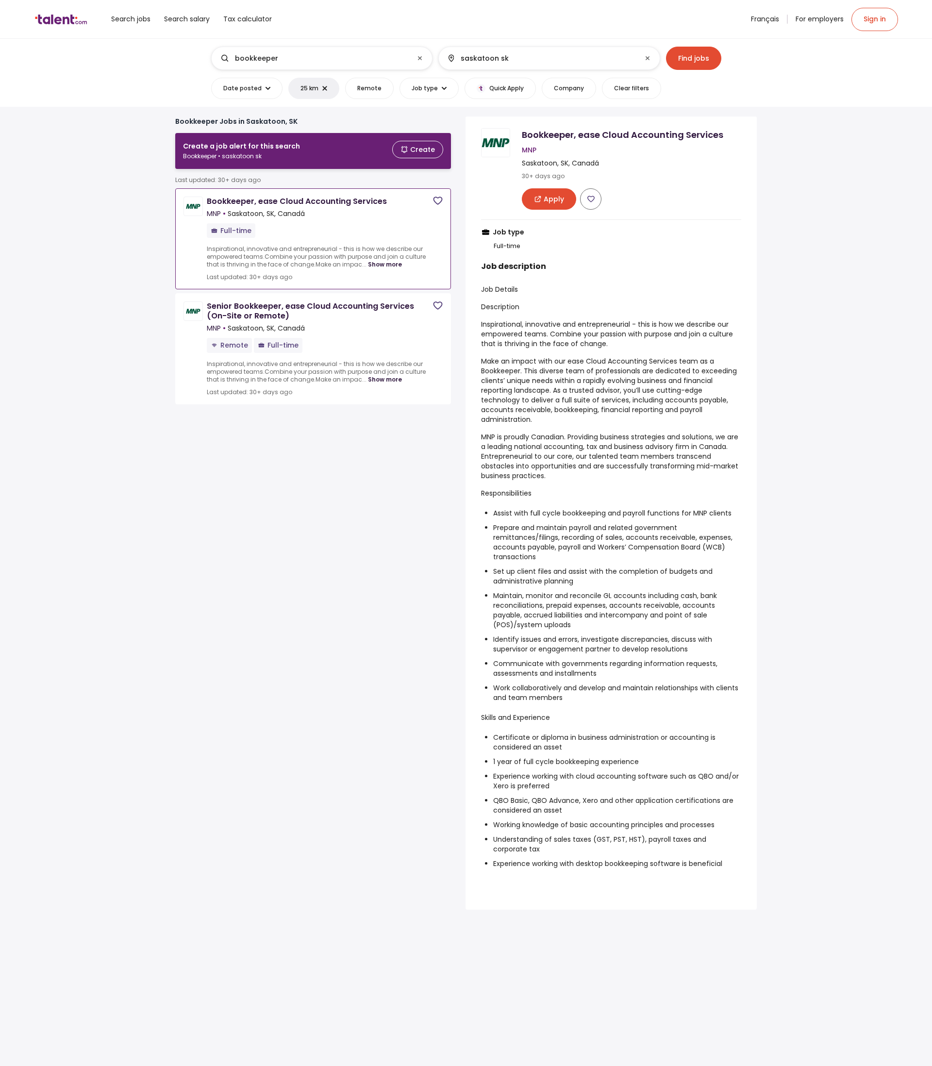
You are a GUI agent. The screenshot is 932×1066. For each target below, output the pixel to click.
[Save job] (438, 201)
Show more (385, 264)
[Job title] (313, 58)
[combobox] (321, 58)
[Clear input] (420, 58)
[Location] (541, 58)
